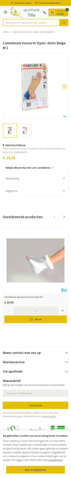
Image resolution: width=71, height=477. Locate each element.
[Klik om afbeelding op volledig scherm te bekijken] (35, 86)
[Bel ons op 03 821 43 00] (44, 12)
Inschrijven (35, 405)
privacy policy (49, 416)
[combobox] (31, 22)
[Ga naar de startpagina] (26, 12)
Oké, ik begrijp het (35, 469)
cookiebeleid (55, 460)
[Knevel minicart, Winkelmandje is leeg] (52, 12)
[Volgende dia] (64, 217)
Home (6, 31)
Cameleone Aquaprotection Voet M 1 (23, 296)
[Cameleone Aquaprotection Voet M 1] (35, 260)
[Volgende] (64, 86)
